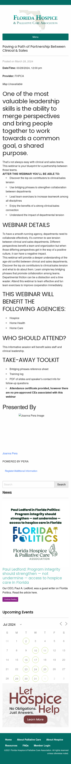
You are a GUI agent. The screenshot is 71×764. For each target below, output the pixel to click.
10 (35, 650)
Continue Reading (10, 599)
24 (35, 669)
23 (26, 669)
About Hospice (54, 739)
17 (35, 660)
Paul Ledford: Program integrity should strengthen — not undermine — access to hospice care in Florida (32, 576)
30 (26, 678)
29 (16, 678)
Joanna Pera (10, 453)
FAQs (26, 745)
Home (8, 739)
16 (26, 660)
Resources (11, 745)
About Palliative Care (29, 739)
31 (35, 678)
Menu (35, 36)
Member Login (42, 745)
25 (44, 669)
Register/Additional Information (21, 470)
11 (44, 650)
